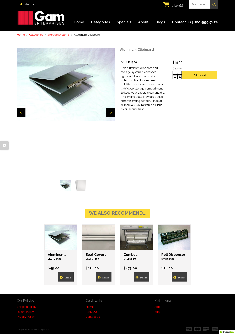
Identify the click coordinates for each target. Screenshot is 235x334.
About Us (92, 311)
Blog (157, 311)
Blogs (160, 22)
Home (79, 22)
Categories (100, 22)
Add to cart (200, 75)
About (143, 22)
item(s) (177, 5)
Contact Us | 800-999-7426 (195, 22)
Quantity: (177, 68)
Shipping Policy (26, 306)
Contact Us (93, 316)
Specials (124, 22)
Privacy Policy (26, 316)
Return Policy (25, 311)
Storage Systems (58, 34)
